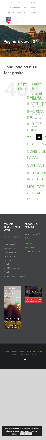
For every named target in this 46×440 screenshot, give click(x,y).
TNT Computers (32, 351)
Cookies (28, 243)
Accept (26, 434)
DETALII (14, 434)
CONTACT (36, 165)
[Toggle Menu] (41, 20)
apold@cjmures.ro (28, 2)
